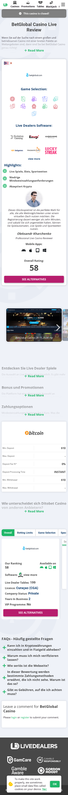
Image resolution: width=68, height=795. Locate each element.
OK (55, 784)
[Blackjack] (23, 99)
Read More (35, 50)
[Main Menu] (63, 4)
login (14, 717)
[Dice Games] (44, 107)
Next (57, 325)
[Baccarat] (44, 99)
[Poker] (55, 99)
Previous (11, 325)
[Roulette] (12, 99)
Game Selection (46, 532)
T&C (44, 789)
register (25, 717)
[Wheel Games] (34, 107)
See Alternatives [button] (34, 279)
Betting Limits (25, 532)
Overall (8, 532)
